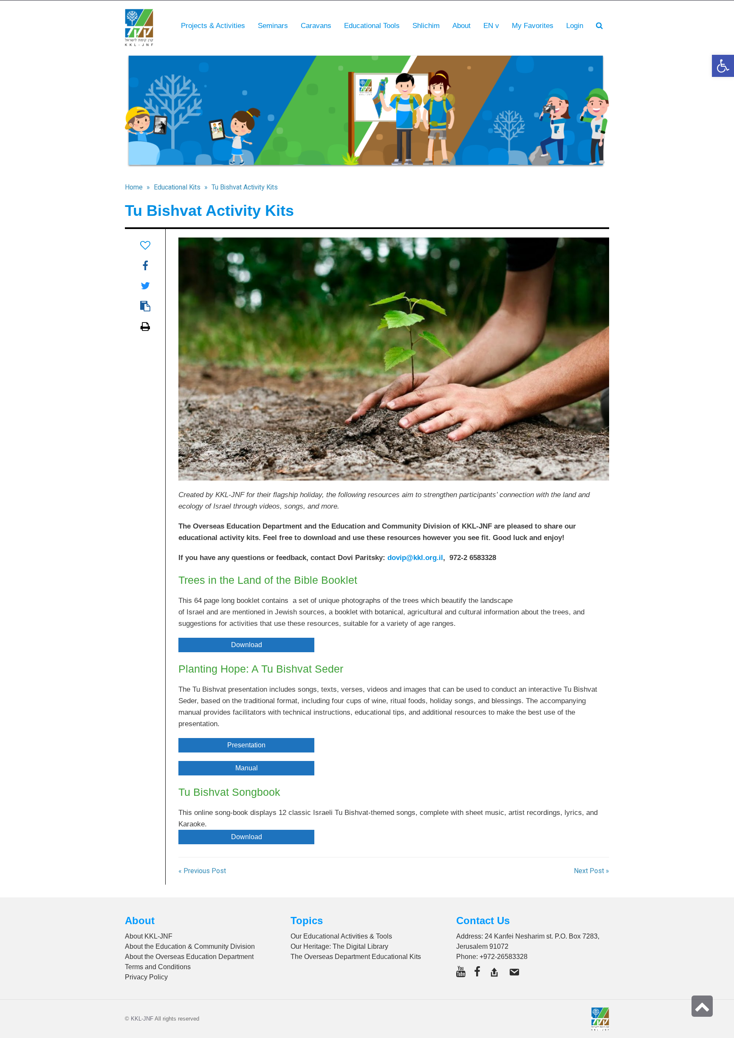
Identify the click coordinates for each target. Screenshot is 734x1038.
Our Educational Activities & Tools (341, 936)
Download (246, 644)
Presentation (246, 745)
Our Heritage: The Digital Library (339, 946)
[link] (532, 26)
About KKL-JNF (148, 936)
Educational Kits (177, 187)
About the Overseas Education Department (189, 956)
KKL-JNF (142, 1018)
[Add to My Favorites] (145, 245)
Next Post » (591, 871)
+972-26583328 (504, 956)
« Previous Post (202, 871)
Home (134, 187)
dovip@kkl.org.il (415, 558)
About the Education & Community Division (190, 946)
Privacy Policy (146, 977)
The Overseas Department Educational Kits (356, 956)
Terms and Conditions (158, 966)
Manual (246, 768)
